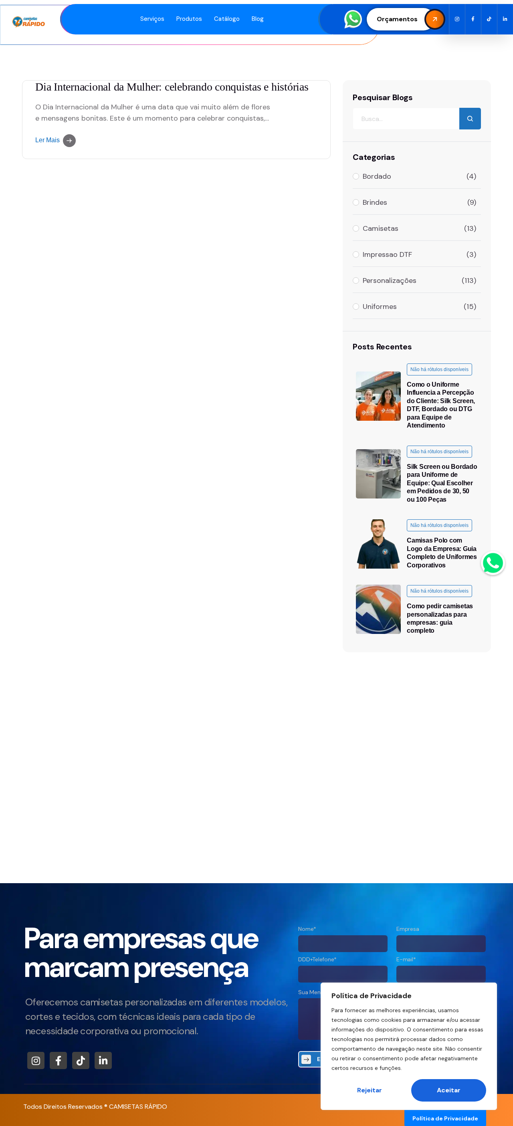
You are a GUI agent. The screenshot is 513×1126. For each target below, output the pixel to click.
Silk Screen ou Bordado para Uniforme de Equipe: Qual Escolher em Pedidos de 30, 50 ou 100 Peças (442, 483)
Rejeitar (369, 1090)
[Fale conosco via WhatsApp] (493, 563)
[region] (409, 1046)
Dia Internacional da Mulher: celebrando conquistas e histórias (172, 87)
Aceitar (448, 1090)
